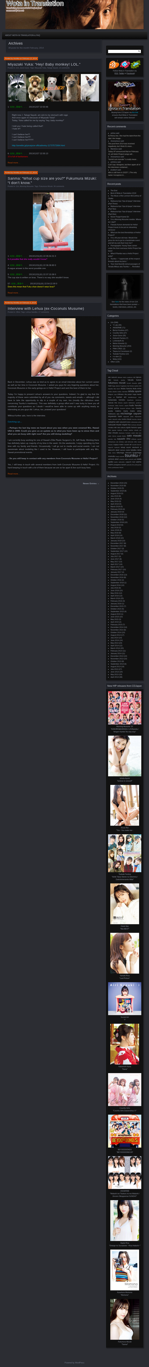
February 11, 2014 (29, 173)
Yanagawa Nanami (119, 465)
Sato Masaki (134, 435)
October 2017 (116, 549)
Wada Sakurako (119, 462)
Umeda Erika (123, 459)
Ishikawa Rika (122, 394)
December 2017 (117, 543)
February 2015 (116, 625)
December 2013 (117, 656)
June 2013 (115, 672)
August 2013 (116, 667)
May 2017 (114, 562)
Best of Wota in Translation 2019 (123, 193)
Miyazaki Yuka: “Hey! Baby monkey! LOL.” (44, 64)
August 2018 (116, 525)
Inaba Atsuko (112, 391)
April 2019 (115, 504)
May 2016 (114, 593)
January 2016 (116, 604)
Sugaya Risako (118, 444)
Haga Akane (116, 386)
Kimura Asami (122, 403)
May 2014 (114, 643)
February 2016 (116, 601)
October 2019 (116, 488)
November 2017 (117, 546)
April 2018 (115, 535)
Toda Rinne (112, 453)
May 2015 (114, 619)
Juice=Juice (24, 68)
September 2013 (117, 664)
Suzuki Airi (128, 444)
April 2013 (115, 677)
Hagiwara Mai (124, 386)
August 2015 (116, 614)
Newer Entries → (91, 483)
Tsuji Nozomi (120, 456)
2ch (17, 68)
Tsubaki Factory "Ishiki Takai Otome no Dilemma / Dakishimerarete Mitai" (125, 876)
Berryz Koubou (119, 330)
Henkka (16, 59)
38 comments (59, 186)
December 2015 (117, 606)
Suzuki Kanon (136, 444)
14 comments (64, 68)
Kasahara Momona (134, 400)
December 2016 (117, 575)
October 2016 (116, 580)
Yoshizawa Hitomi (117, 467)
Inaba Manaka (122, 391)
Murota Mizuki (136, 419)
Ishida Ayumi (134, 391)
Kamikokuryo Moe (134, 397)
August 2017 (116, 554)
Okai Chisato (113, 433)
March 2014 (115, 648)
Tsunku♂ (133, 455)
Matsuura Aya (113, 414)
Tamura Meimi (125, 450)
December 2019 (117, 483)
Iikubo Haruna (126, 389)
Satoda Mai (112, 439)
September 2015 (117, 612)
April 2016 (115, 596)
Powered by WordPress (74, 1363)
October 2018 (116, 520)
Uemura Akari (113, 459)
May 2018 (114, 533)
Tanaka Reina (136, 450)
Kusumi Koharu (125, 408)
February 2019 (116, 509)
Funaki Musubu (132, 383)
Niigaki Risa (126, 425)
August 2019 (116, 493)
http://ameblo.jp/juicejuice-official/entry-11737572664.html (38, 145)
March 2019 (115, 507)
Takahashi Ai (136, 447)
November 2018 (117, 517)
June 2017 (115, 559)
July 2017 (114, 556)
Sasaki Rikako (121, 436)
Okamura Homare (125, 433)
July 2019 (114, 496)
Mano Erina (135, 411)
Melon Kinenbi (118, 343)
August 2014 (116, 635)
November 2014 (117, 630)
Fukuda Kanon (134, 380)
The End (114, 191)
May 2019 (114, 501)
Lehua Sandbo (32, 312)
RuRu (140, 433)
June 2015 (115, 617)
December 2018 (117, 514)
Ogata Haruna (131, 427)
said (117, 133)
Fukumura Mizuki (46, 186)
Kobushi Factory (119, 338)
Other (18, 312)
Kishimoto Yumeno (135, 403)
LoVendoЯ (117, 341)
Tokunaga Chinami (124, 453)
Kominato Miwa (113, 405)
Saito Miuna (112, 436)
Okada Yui (137, 430)
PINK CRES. (118, 349)
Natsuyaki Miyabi (114, 425)
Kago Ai (111, 397)
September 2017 (117, 551)
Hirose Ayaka (134, 386)
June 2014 (115, 640)
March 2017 (115, 567)
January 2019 (116, 512)
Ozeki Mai (134, 433)
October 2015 (116, 609)
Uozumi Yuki (132, 459)
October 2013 (116, 661)
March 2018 (115, 538)
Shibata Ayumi (136, 439)
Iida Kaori (117, 388)
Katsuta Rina (112, 403)
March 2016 (115, 598)
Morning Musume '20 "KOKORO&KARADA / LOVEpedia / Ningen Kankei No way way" (125, 729)
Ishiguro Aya (112, 394)
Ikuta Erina (137, 389)
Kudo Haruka (135, 405)
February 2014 (116, 651)
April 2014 (115, 646)
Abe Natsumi (112, 377)
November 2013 (117, 659)
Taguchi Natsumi (113, 447)
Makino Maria (121, 411)
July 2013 (114, 669)
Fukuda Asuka (119, 380)
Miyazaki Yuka (40, 68)
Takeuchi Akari (113, 450)
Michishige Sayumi (130, 413)
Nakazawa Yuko (136, 422)
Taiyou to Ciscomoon (121, 351)
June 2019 (115, 499)
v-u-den (116, 357)
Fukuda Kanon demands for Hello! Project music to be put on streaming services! (123, 227)
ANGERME (117, 328)
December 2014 (117, 627)
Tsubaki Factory (119, 354)
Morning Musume (27, 186)
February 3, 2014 (29, 303)
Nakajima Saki (113, 422)
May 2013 (114, 674)
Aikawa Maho (122, 377)
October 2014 (116, 632)
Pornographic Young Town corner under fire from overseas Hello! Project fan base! (124, 248)
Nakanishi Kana (125, 422)
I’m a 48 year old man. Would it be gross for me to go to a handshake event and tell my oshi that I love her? (124, 240)
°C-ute (115, 325)
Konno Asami (123, 405)
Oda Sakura (121, 427)
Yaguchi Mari (130, 462)
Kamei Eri (121, 397)
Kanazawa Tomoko (116, 400)
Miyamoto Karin (115, 416)
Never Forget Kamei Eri (120, 217)
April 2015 (115, 622)
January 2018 (116, 541)
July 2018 (114, 528)
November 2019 (117, 486)
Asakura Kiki (131, 377)
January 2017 (116, 572)
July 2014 (114, 638)
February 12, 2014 (29, 59)
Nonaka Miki (112, 427)
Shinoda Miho (132, 442)
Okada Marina (128, 430)
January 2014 (116, 653)
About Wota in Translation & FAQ (22, 35)
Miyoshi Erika (116, 419)
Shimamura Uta (113, 442)
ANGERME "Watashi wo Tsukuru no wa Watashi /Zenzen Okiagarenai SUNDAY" (124, 1193)
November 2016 (117, 577)
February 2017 (116, 570)
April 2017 (115, 564)
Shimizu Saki (123, 442)
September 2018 (117, 522)
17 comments (43, 312)
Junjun (130, 394)
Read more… (14, 162)
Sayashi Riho (123, 438)
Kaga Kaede (137, 394)
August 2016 (116, 585)
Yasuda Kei (130, 465)
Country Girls (118, 333)
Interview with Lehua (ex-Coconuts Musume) (46, 308)
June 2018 (115, 530)
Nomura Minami (136, 425)
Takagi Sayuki (52, 68)
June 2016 (115, 591)
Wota (115, 359)
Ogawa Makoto (117, 430)
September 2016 (117, 583)
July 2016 (114, 588)
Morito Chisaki (127, 419)
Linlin (133, 408)
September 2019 (117, 491)
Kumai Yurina (113, 408)
